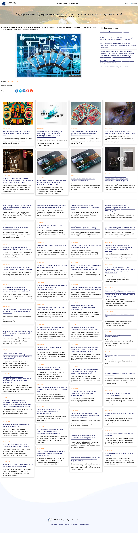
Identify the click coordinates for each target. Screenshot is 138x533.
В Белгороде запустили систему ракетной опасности (119, 434)
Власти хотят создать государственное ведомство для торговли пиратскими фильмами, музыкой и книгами (84, 133)
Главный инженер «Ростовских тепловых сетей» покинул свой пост (50, 308)
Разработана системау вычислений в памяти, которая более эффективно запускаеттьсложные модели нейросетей (16, 289)
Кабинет (134, 3)
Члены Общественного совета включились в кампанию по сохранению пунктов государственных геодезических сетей (86, 267)
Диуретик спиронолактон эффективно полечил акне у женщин (15, 228)
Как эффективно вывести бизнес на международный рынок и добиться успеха (17, 248)
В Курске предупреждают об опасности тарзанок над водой (118, 336)
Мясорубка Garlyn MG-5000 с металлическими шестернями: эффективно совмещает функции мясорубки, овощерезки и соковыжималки (18, 356)
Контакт (78, 3)
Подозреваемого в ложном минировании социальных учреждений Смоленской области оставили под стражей (84, 371)
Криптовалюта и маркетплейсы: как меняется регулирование (83, 179)
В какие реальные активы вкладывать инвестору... (115, 66)
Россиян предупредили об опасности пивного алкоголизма (117, 394)
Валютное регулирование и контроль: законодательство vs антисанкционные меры (120, 132)
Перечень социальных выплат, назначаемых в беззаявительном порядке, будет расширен (86, 288)
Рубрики (71, 3)
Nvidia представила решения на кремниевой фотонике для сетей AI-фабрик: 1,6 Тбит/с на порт (52, 389)
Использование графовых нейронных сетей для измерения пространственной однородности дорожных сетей (51, 182)
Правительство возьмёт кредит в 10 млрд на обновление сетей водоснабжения (18, 465)
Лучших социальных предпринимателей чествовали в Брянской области (50, 328)
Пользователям (74, 524)
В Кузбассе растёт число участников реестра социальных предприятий (86, 246)
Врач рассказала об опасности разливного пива (119, 315)
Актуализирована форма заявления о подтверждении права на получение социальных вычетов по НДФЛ (83, 437)
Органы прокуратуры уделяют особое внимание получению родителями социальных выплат (83, 393)
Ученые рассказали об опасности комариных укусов (120, 414)
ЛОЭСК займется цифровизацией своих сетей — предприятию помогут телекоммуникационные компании (50, 431)
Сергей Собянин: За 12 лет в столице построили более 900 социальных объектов (85, 228)
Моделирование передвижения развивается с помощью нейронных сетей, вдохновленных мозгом (52, 287)
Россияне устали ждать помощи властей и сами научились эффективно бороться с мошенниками (17, 311)
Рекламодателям (84, 524)
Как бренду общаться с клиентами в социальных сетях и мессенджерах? (49, 368)
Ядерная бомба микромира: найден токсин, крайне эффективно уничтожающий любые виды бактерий (17, 333)
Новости (58, 3)
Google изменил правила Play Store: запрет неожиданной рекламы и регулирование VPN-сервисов (17, 207)
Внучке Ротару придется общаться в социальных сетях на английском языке (84, 328)
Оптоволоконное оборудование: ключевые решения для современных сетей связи (51, 206)
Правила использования (56, 524)
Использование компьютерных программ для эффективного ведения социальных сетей (16, 133)
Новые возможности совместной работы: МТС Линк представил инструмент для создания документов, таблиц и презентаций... (118, 45)
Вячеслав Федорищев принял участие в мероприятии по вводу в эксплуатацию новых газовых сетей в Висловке (84, 349)
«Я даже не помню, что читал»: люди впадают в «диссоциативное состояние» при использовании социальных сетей (18, 180)
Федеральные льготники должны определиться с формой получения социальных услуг (83, 307)
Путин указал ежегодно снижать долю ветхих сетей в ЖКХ (49, 226)
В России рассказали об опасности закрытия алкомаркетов (120, 374)
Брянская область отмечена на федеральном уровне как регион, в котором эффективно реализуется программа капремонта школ (17, 379)
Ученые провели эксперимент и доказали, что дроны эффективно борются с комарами (17, 268)
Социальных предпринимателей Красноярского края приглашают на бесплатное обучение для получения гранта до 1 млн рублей (120, 208)
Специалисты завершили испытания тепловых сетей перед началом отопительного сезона (49, 411)
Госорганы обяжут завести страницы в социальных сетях (50, 348)
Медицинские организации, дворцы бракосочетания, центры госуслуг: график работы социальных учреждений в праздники (119, 248)
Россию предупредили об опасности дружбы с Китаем (120, 356)
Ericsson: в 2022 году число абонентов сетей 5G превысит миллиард (52, 266)
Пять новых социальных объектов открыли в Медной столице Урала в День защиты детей (120, 228)
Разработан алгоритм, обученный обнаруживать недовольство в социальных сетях (85, 207)
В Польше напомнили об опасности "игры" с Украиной (120, 454)
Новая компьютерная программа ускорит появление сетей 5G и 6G (16, 425)
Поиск (126, 3)
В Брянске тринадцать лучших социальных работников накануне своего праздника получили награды (85, 459)
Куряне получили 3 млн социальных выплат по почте (51, 246)
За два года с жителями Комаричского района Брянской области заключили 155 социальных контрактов (85, 415)
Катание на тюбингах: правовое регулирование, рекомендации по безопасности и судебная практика (116, 178)
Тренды (65, 3)
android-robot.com (13, 81)
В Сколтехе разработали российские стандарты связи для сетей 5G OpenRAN (16, 445)
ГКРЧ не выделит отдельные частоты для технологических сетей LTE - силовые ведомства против (51, 453)
